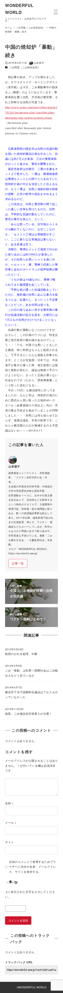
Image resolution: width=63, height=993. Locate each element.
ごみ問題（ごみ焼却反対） (24, 67)
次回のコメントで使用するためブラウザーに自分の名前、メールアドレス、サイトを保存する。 (32, 867)
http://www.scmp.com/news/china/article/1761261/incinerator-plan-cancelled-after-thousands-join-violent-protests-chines (31, 112)
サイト (9, 842)
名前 (9, 803)
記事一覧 (18, 563)
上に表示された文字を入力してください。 (30, 894)
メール (10, 823)
